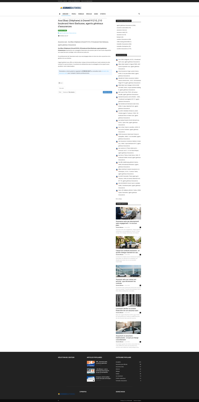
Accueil (59, 18)
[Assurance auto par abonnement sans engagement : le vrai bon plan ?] (128, 213)
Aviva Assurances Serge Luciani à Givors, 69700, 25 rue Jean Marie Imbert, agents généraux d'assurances (128, 73)
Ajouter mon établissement (74, 1)
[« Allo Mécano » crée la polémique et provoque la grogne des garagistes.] (91, 371)
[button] (139, 14)
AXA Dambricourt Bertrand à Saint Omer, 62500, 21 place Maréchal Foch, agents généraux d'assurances (128, 106)
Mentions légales (137, 400)
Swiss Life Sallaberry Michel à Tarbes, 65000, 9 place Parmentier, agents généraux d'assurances (129, 192)
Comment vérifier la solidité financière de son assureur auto (127, 309)
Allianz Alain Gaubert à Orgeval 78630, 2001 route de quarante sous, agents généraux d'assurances (129, 66)
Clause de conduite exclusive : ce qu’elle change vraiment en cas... (128, 251)
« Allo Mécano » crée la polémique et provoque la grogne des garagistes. (102, 370)
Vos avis (61, 88)
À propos (103, 14)
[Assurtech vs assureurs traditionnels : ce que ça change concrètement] (128, 327)
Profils (74, 14)
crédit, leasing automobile (123, 41)
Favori (61, 83)
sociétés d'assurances (122, 48)
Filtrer (60, 92)
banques (119, 37)
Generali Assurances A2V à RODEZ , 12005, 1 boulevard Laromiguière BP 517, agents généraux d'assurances (129, 99)
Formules (81, 14)
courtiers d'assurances (122, 39)
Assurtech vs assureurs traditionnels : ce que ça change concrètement (127, 338)
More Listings (119, 199)
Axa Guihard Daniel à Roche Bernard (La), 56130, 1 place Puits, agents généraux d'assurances (128, 122)
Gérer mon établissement (86, 1)
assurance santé (121, 32)
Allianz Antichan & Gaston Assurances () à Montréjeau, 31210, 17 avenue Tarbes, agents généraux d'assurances (128, 171)
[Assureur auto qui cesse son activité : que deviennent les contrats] (128, 271)
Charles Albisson (119, 227)
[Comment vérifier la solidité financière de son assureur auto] (128, 300)
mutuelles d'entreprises (122, 46)
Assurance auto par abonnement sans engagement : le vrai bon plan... (127, 223)
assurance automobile (122, 27)
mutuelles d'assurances (122, 44)
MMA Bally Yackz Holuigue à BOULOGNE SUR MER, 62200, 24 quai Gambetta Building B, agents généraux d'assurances (129, 87)
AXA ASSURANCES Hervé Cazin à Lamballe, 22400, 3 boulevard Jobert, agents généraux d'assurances (129, 185)
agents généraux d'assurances (67, 33)
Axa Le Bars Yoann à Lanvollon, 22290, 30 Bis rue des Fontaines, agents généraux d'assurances (129, 129)
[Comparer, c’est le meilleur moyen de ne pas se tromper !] (91, 379)
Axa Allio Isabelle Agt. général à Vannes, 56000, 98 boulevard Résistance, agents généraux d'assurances (128, 164)
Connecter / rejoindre (62, 1)
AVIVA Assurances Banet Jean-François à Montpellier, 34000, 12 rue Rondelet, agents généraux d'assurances (129, 136)
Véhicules (89, 14)
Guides (96, 14)
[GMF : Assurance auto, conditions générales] (91, 363)
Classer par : (68, 92)
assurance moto (121, 30)
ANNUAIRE (65, 14)
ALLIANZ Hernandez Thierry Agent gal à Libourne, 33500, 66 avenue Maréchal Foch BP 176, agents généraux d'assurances (129, 178)
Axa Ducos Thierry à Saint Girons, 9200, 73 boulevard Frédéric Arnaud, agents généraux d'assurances (129, 157)
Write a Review (107, 92)
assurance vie (120, 34)
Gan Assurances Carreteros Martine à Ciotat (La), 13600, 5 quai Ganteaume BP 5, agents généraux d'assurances (129, 143)
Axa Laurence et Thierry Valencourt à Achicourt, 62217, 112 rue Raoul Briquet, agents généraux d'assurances (128, 150)
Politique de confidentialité (126, 400)
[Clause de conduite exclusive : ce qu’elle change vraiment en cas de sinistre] (128, 242)
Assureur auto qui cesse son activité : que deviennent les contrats (126, 281)
